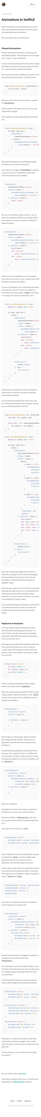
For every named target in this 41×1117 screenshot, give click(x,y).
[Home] (3, 4)
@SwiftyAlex (19, 1082)
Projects (19, 1101)
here (24, 1074)
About (12, 1101)
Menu (32, 4)
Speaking (27, 1101)
